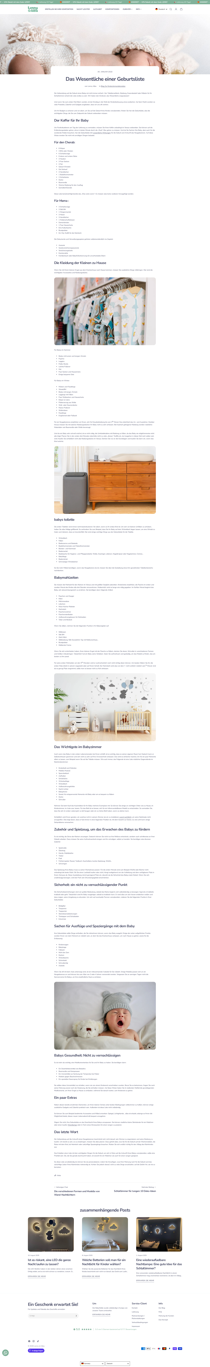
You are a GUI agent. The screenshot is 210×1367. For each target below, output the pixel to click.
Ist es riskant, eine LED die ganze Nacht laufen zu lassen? (49, 1262)
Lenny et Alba (39, 1346)
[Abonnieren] (76, 1316)
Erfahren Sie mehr (37, 1276)
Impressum (136, 1326)
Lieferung (135, 1312)
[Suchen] (171, 9)
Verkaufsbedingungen (140, 1322)
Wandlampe (72, 1125)
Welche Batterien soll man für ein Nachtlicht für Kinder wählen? (104, 1262)
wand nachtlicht (125, 817)
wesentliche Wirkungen (102, 133)
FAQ (160, 1312)
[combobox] (92, 1363)
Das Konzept (163, 1320)
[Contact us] (5, 1352)
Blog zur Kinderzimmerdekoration (113, 86)
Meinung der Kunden (166, 1316)
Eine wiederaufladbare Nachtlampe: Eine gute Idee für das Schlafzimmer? (159, 1264)
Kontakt (134, 1308)
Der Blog (162, 1308)
